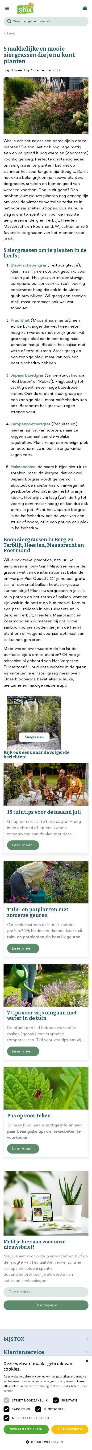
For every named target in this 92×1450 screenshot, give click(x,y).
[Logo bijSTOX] (25, 8)
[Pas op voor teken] (46, 1088)
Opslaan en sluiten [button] (26, 1429)
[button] (46, 1442)
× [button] (86, 1361)
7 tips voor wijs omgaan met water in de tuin (42, 1015)
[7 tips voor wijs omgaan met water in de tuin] (46, 985)
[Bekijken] (84, 8)
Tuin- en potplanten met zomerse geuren (37, 912)
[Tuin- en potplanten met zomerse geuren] (46, 882)
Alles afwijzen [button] (70, 1429)
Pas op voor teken (29, 1116)
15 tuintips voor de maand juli (44, 812)
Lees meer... (23, 845)
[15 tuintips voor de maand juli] (46, 784)
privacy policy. (59, 1313)
